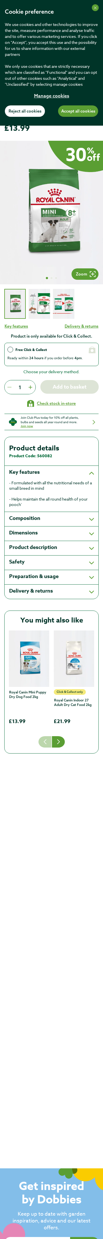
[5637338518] (29, 658)
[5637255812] (74, 658)
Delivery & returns (81, 326)
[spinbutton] (19, 387)
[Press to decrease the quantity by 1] (9, 387)
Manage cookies (51, 96)
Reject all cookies (25, 111)
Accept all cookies (78, 111)
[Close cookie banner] (95, 7)
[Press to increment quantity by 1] (30, 387)
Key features (16, 326)
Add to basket (69, 387)
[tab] (15, 304)
